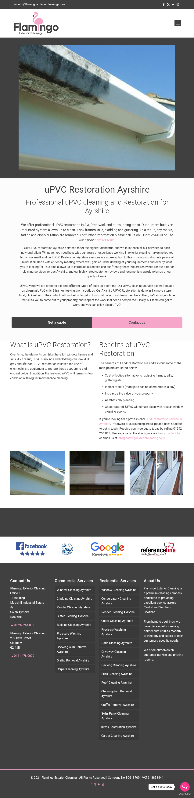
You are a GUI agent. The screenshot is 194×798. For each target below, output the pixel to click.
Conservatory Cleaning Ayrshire (116, 601)
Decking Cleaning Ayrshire (118, 665)
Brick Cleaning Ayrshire (116, 674)
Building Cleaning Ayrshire (74, 625)
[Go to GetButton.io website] (185, 794)
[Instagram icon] (177, 4)
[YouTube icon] (173, 4)
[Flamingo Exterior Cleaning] (36, 23)
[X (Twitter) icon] (168, 4)
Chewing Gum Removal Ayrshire (72, 649)
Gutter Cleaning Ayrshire (73, 616)
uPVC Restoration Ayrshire (119, 727)
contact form (104, 240)
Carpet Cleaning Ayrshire (73, 669)
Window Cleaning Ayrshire (74, 590)
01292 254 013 (24, 625)
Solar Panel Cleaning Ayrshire (115, 716)
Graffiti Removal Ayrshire (73, 660)
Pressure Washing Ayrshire (69, 636)
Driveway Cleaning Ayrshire (113, 654)
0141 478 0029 (24, 656)
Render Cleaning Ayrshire (73, 607)
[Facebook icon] (163, 4)
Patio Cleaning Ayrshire (116, 643)
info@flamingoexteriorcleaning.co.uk (41, 4)
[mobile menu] (177, 23)
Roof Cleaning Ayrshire (116, 682)
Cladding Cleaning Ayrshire (74, 598)
